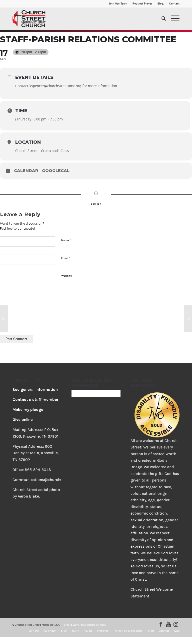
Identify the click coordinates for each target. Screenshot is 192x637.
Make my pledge (27, 409)
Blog (161, 3)
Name (66, 240)
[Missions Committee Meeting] (4, 318)
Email (65, 258)
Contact (174, 3)
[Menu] (173, 18)
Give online (22, 419)
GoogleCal (56, 170)
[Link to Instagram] (176, 624)
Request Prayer (142, 3)
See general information (35, 389)
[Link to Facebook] (160, 624)
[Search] (161, 18)
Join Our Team (118, 3)
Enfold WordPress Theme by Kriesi (85, 624)
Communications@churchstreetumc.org (49, 479)
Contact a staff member (35, 399)
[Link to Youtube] (168, 624)
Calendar (26, 170)
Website (66, 275)
